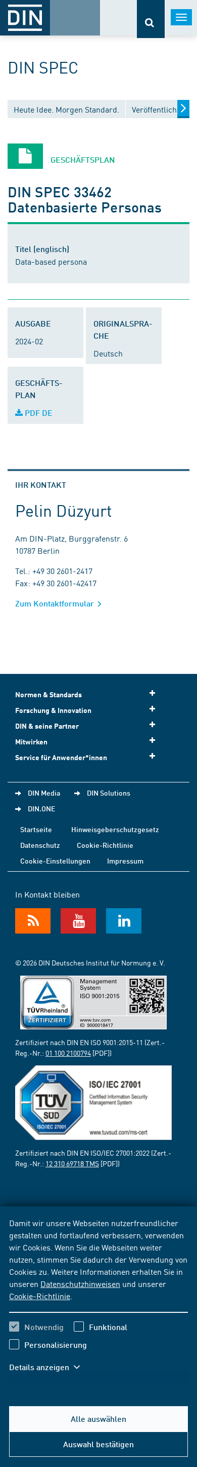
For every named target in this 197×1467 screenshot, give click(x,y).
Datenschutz (40, 844)
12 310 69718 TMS (72, 1163)
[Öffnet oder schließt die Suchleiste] (151, 19)
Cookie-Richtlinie (39, 1295)
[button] (49, 1367)
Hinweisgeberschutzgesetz (115, 829)
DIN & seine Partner (47, 726)
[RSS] (33, 921)
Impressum (125, 860)
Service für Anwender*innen (61, 757)
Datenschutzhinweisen (80, 1283)
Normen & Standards (48, 694)
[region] (98, 1301)
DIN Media (44, 792)
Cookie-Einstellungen (55, 860)
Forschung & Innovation (53, 710)
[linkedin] (123, 921)
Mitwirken (31, 741)
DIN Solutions (108, 792)
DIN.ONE (41, 808)
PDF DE (38, 412)
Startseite (36, 829)
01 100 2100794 (68, 1053)
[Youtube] (78, 921)
